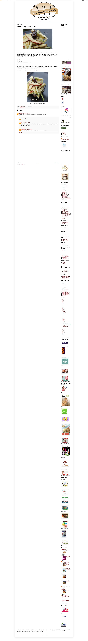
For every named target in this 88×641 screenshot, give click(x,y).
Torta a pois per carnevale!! (66, 326)
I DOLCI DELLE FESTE (65, 208)
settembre (64, 314)
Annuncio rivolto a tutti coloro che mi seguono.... (66, 587)
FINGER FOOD (64, 188)
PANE (63, 189)
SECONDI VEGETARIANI (65, 197)
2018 (62, 308)
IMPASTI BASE (64, 209)
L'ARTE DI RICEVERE (64, 258)
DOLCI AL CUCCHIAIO (65, 207)
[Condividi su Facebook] (31, 106)
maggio (64, 319)
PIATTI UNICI (63, 192)
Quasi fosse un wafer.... (67, 550)
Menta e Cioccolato (64, 561)
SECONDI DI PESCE (64, 196)
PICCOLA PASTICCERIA (65, 212)
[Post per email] (27, 106)
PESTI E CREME (64, 191)
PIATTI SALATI (64, 250)
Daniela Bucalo (23, 118)
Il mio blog (63, 134)
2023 (62, 302)
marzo (63, 321)
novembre (64, 312)
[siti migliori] (63, 128)
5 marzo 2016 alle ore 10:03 (29, 129)
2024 (62, 301)
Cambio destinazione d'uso (65, 288)
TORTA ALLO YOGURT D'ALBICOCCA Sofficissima (68, 563)
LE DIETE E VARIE (64, 227)
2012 (62, 332)
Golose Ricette (20, 113)
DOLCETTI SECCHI (64, 206)
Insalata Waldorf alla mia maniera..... (67, 323)
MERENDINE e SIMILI (65, 211)
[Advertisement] (38, 154)
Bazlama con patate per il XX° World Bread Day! (68, 557)
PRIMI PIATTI (63, 193)
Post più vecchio (56, 162)
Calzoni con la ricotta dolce (67, 590)
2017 (62, 309)
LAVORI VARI (64, 295)
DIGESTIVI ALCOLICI (65, 245)
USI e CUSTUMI (64, 278)
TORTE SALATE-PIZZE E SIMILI (66, 198)
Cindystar (63, 555)
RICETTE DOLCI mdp (64, 239)
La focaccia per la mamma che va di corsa (68, 581)
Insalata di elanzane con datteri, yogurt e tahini (68, 569)
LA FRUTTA (63, 210)
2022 (62, 303)
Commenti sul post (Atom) (22, 164)
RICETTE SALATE (64, 234)
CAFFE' (63, 244)
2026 (62, 299)
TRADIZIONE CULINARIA (65, 277)
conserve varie (63, 223)
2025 (62, 300)
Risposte (21, 117)
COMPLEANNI (64, 257)
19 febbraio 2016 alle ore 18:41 (26, 113)
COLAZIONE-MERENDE (65, 256)
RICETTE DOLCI (64, 233)
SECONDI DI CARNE (64, 195)
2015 (62, 329)
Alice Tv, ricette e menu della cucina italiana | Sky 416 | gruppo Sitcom (66, 601)
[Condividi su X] (30, 106)
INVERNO (63, 263)
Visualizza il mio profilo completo (65, 139)
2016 (62, 310)
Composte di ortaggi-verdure (65, 222)
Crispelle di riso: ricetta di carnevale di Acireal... (67, 325)
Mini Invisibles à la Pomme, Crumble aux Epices (66, 596)
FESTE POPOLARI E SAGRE (65, 276)
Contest (63, 132)
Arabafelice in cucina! (64, 567)
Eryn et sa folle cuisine (65, 595)
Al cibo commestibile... (65, 603)
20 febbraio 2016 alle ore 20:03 (26, 122)
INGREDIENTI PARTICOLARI (65, 270)
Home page (38, 162)
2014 (62, 330)
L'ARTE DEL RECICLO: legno (65, 294)
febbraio (64, 322)
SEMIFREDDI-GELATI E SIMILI (66, 213)
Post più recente (19, 162)
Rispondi (20, 115)
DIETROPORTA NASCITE (65, 289)
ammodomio (63, 589)
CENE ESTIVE (64, 254)
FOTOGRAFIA (64, 291)
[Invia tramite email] (28, 106)
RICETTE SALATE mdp (65, 240)
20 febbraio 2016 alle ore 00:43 (29, 118)
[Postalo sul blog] (29, 106)
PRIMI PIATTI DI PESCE (65, 194)
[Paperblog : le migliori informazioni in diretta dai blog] (63, 616)
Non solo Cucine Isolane (65, 586)
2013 (62, 331)
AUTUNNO (63, 262)
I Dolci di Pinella (64, 549)
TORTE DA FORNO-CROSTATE (66, 214)
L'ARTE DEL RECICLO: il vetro (65, 292)
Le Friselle (67, 574)
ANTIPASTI (20, 107)
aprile (63, 320)
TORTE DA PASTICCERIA (65, 215)
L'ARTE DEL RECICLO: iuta (65, 293)
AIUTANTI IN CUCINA (65, 269)
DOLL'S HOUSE (64, 290)
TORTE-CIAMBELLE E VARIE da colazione (66, 218)
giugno (64, 318)
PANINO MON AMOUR (65, 190)
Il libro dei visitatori (64, 133)
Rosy (22, 122)
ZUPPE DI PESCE (64, 199)
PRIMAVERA (63, 264)
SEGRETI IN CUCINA (64, 271)
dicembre (64, 311)
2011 (62, 333)
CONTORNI (23, 107)
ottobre (64, 313)
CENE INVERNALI (64, 255)
